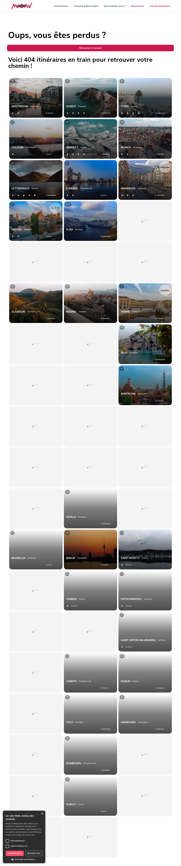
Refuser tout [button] (33, 853)
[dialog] (24, 837)
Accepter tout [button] (14, 853)
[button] (24, 859)
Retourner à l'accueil (90, 48)
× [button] (42, 814)
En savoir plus (29, 835)
